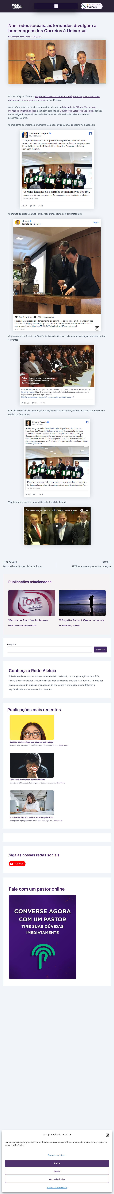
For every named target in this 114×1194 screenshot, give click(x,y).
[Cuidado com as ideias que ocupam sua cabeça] (32, 727)
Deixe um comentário (18, 625)
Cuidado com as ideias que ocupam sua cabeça (31, 742)
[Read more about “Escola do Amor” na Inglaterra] (31, 603)
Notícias (33, 625)
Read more (63, 745)
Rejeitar (57, 1171)
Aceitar (57, 1163)
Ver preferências (57, 1179)
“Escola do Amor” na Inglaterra (28, 620)
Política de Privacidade (57, 1187)
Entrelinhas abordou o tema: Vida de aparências (31, 817)
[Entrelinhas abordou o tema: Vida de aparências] (32, 802)
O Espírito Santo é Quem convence (81, 620)
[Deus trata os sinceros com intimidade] (32, 765)
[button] (107, 1135)
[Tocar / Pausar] (83, 6)
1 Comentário (65, 625)
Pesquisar (11, 644)
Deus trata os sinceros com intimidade (27, 779)
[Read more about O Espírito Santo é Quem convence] (82, 603)
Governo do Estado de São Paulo (76, 110)
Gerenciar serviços (56, 1155)
